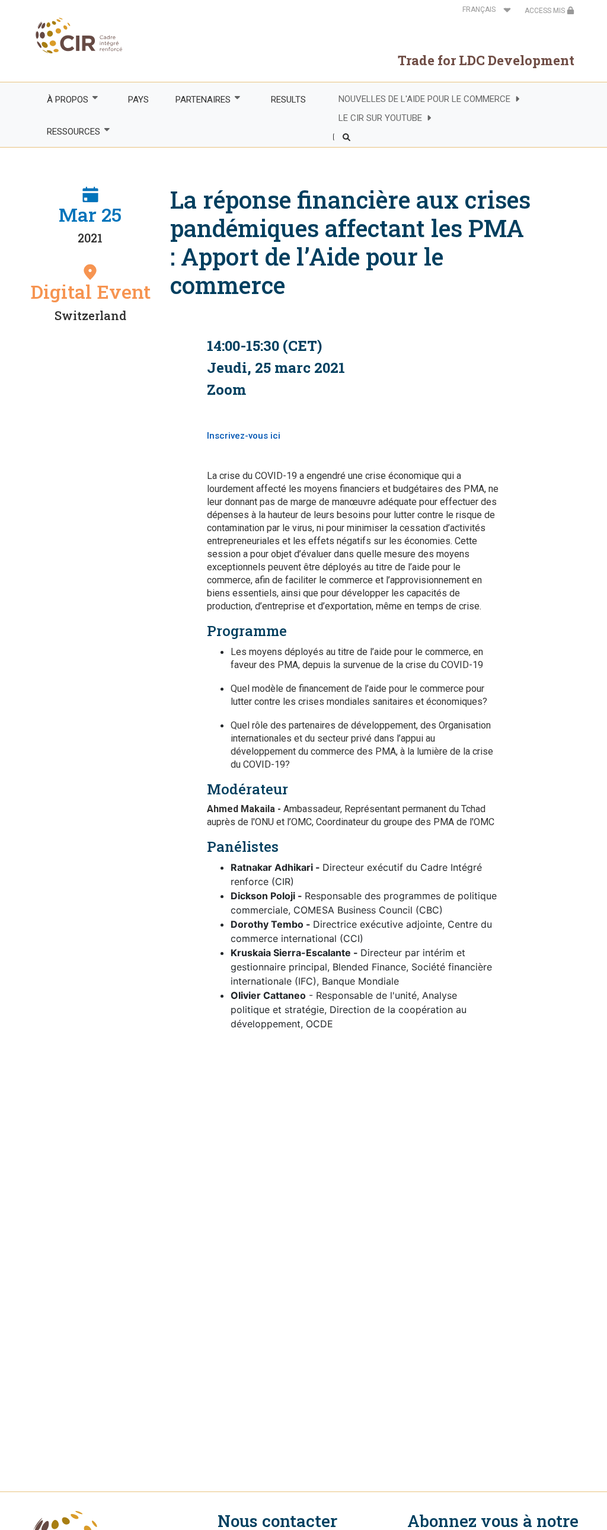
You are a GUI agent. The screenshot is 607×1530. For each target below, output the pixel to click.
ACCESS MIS (546, 11)
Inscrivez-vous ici (245, 435)
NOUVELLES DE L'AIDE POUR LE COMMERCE (424, 99)
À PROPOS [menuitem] (60, 100)
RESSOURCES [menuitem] (66, 132)
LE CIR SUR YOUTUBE (380, 118)
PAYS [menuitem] (138, 99)
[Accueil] (75, 35)
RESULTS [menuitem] (288, 99)
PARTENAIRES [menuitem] (196, 100)
